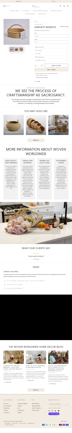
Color (35, 39)
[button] (60, 6)
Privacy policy (15, 423)
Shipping (36, 30)
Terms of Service (36, 408)
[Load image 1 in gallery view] (12, 49)
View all (36, 140)
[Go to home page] (36, 6)
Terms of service (22, 423)
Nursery (20, 412)
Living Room (21, 410)
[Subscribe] (67, 403)
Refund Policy (35, 403)
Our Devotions (7, 406)
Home (35, 21)
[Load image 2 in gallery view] (16, 49)
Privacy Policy (35, 410)
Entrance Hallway (22, 403)
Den (19, 408)
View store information (42, 77)
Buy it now (51, 69)
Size (35, 33)
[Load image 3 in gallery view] (21, 49)
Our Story (6, 403)
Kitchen (20, 406)
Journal (6, 410)
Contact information (9, 425)
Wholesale (6, 408)
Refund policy (8, 423)
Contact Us (7, 412)
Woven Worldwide (38, 24)
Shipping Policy (36, 406)
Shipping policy (30, 423)
